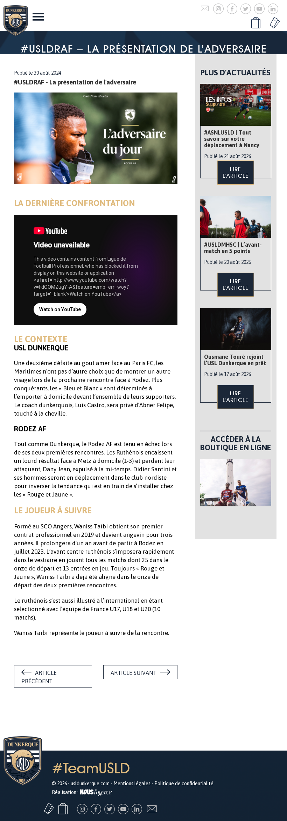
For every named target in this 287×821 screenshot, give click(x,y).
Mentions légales (131, 783)
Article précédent (39, 677)
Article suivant (133, 673)
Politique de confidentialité (184, 783)
